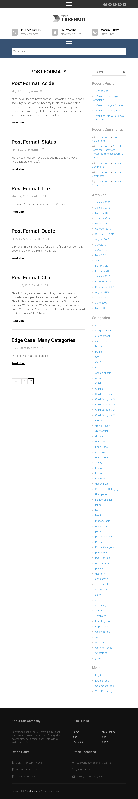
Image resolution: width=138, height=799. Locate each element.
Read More (18, 122)
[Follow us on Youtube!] (120, 4)
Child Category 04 (105, 409)
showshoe (101, 589)
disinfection (102, 430)
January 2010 (102, 276)
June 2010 (101, 249)
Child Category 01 (105, 394)
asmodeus (101, 341)
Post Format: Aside (33, 83)
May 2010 (100, 255)
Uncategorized (103, 621)
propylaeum (102, 563)
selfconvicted (103, 584)
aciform (99, 325)
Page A (104, 742)
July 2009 (100, 297)
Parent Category (104, 547)
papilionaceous (104, 536)
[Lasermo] (69, 23)
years (98, 658)
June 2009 (101, 302)
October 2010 (103, 228)
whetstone (101, 652)
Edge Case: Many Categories (43, 340)
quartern (100, 573)
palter (98, 531)
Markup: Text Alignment (109, 110)
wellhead (100, 642)
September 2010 (104, 234)
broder (99, 346)
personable (101, 552)
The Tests (77, 742)
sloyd (98, 594)
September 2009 (104, 287)
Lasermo (35, 791)
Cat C (98, 367)
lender (98, 504)
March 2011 (101, 223)
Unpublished (102, 626)
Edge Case (101, 446)
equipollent (101, 457)
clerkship (100, 420)
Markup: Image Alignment (110, 105)
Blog (74, 737)
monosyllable (102, 520)
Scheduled (102, 90)
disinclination (102, 425)
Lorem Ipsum (108, 732)
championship (103, 372)
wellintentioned (103, 647)
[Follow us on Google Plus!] (115, 4)
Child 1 (99, 383)
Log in (98, 675)
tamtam (99, 610)
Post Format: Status (34, 142)
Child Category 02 (105, 399)
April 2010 (100, 260)
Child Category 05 (105, 415)
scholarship (101, 578)
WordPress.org (103, 691)
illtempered (101, 494)
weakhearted (102, 631)
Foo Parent (101, 478)
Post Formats (103, 557)
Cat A (98, 356)
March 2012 (101, 213)
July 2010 (100, 244)
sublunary (100, 605)
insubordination (104, 499)
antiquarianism (103, 330)
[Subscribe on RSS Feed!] (124, 4)
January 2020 (102, 202)
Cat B (98, 362)
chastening (101, 378)
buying (99, 351)
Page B (104, 737)
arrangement (102, 335)
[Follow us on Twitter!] (110, 4)
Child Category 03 (105, 404)
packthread (101, 526)
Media (98, 515)
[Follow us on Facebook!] (105, 4)
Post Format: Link (31, 188)
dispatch (100, 436)
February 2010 (103, 271)
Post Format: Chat (32, 277)
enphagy (100, 452)
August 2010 (102, 239)
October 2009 (103, 281)
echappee (101, 441)
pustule (99, 568)
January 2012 (102, 218)
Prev (16, 381)
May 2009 (100, 308)
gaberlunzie (102, 483)
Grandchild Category (106, 489)
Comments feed (104, 685)
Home (75, 732)
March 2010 (101, 265)
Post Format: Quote (33, 231)
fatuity (98, 462)
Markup (99, 510)
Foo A (98, 468)
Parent (99, 542)
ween (98, 637)
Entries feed (102, 680)
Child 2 (99, 388)
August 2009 (102, 292)
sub (97, 600)
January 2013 (102, 207)
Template (100, 615)
